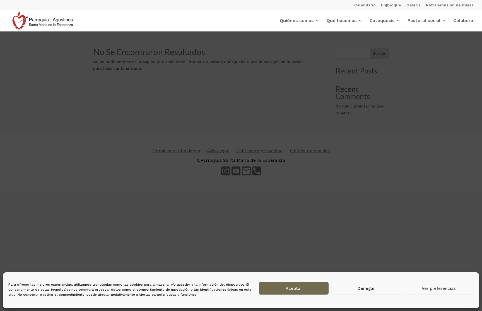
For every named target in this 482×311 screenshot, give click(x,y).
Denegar (366, 288)
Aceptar (294, 288)
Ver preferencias (439, 288)
